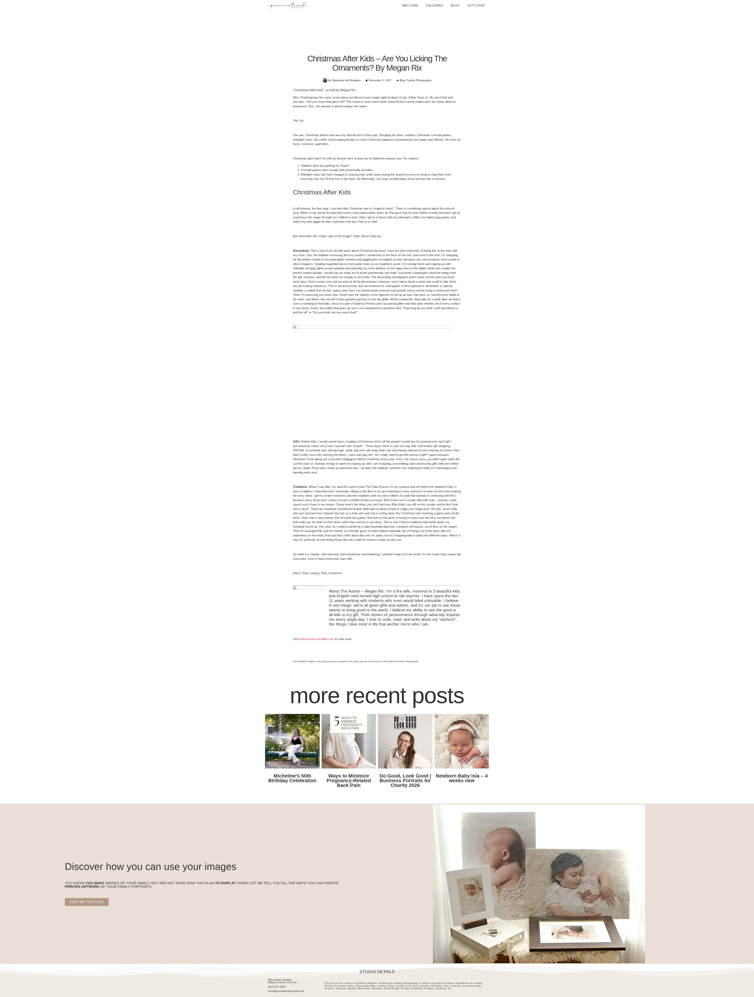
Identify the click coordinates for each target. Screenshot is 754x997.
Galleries (434, 5)
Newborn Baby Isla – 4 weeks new (462, 778)
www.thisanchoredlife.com (316, 639)
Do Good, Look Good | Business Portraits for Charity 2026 (405, 780)
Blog (455, 5)
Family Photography (419, 80)
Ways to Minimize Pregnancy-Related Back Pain (349, 780)
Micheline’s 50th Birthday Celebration (292, 778)
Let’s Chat (476, 5)
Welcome (410, 5)
